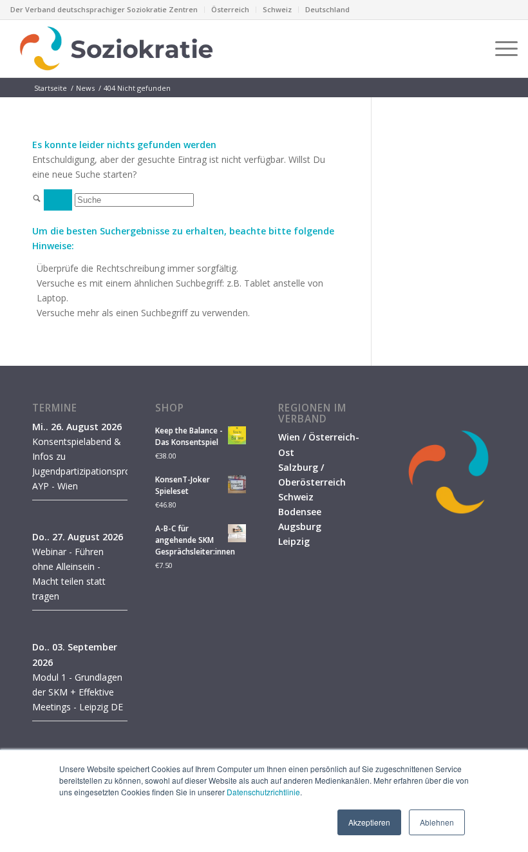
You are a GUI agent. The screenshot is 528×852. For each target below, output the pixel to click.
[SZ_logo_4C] (116, 48)
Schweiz (277, 9)
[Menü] (500, 48)
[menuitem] (107, 9)
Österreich (230, 9)
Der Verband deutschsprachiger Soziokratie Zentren (104, 9)
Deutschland (327, 9)
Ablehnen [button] (437, 822)
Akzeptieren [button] (369, 822)
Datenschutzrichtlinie (263, 791)
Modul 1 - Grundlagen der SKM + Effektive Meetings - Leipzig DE (77, 692)
